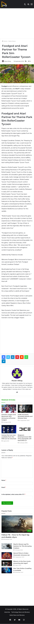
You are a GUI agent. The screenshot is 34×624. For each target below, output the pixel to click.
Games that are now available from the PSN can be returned (9, 437)
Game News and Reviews (17, 615)
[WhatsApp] (26, 357)
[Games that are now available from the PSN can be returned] (9, 429)
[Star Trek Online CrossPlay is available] (7, 570)
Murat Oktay (7, 61)
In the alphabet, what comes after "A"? (13, 494)
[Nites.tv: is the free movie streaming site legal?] (7, 563)
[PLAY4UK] (5, 4)
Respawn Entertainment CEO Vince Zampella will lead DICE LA (24, 437)
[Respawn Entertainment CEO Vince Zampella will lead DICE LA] (25, 429)
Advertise (7, 612)
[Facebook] (3, 357)
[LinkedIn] (13, 357)
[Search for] (28, 5)
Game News (12, 41)
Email (4, 487)
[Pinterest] (17, 357)
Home (5, 41)
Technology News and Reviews (20, 612)
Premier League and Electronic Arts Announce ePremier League (9, 417)
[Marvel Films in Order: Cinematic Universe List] (7, 555)
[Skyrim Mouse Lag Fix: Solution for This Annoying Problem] (7, 546)
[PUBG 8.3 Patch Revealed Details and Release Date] (25, 409)
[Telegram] (3, 361)
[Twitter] (8, 357)
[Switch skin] (25, 5)
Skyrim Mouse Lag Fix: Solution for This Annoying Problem (22, 546)
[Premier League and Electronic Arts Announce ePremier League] (9, 409)
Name (4, 480)
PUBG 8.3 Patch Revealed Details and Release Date (25, 416)
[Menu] (32, 5)
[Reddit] (22, 357)
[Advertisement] (17, 23)
